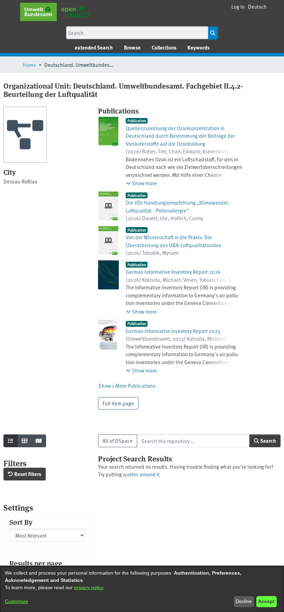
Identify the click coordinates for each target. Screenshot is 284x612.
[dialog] (142, 589)
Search (267, 440)
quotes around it (141, 474)
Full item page (118, 403)
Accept (266, 601)
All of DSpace (118, 440)
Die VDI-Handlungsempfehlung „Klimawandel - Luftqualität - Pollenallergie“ (178, 206)
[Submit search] (213, 33)
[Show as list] (10, 440)
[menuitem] (132, 47)
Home (29, 64)
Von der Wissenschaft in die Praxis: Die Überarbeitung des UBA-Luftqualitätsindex (173, 241)
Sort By (21, 522)
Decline (244, 601)
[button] (257, 7)
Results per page (35, 563)
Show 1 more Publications (127, 385)
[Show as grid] (24, 440)
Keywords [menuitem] (198, 47)
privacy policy (88, 587)
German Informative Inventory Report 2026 (173, 271)
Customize (16, 601)
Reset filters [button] (27, 474)
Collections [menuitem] (164, 47)
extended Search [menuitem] (94, 47)
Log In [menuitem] (238, 6)
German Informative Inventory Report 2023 (173, 330)
